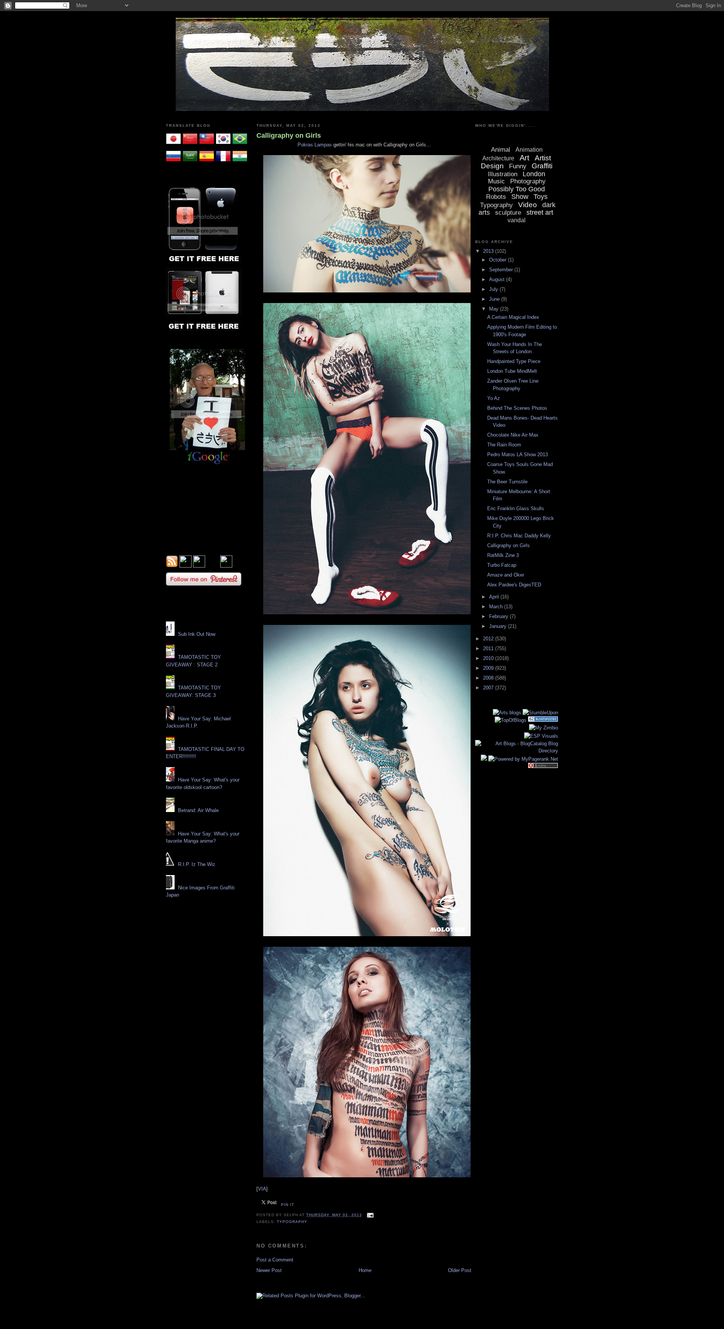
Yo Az (493, 398)
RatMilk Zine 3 (503, 555)
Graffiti (542, 166)
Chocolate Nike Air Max (512, 435)
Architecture (498, 158)
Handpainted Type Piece (513, 361)
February (499, 616)
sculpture (508, 212)
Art (524, 158)
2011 (489, 648)
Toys (541, 196)
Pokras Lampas (315, 145)
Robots (496, 196)
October (498, 260)
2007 (489, 688)
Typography (292, 1222)
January (498, 626)
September (501, 269)
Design (492, 166)
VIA (262, 1189)
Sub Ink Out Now (196, 634)
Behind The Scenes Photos (517, 408)
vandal (517, 220)
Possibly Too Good (516, 189)
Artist (543, 158)
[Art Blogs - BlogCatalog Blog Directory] (516, 751)
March (496, 606)
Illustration (502, 174)
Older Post (459, 1270)
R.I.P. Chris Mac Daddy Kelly (519, 535)
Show (519, 196)
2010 (489, 658)
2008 (489, 678)
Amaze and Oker (505, 575)
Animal (500, 149)
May (494, 309)
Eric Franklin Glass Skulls (515, 508)
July (494, 289)
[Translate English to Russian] (173, 162)
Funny (517, 166)
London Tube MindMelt (512, 371)
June (495, 299)
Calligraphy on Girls (288, 135)
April (494, 597)
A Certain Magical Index (513, 317)
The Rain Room (504, 445)
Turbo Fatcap (501, 565)
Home (365, 1270)
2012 (489, 638)
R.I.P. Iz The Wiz (196, 864)
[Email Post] (369, 1215)
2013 (489, 251)
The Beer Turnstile (507, 482)
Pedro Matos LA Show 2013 (517, 454)
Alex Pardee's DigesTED (514, 585)
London (534, 174)
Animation (529, 149)
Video (527, 205)
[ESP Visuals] (541, 736)
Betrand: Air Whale (198, 810)
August (497, 279)
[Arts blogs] (507, 712)
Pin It (287, 1205)
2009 (489, 668)
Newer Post (269, 1270)
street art (539, 212)
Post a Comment (274, 1260)
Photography (528, 181)
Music (496, 181)
